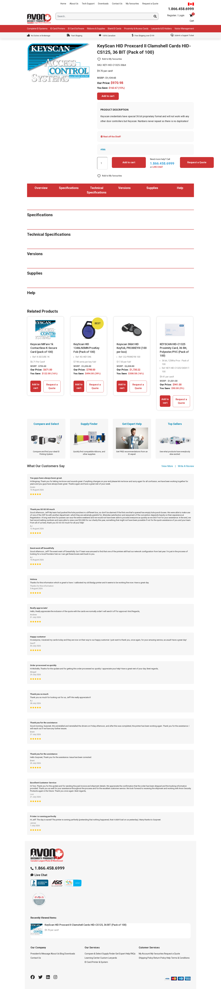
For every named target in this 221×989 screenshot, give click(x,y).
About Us (74, 3)
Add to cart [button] (35, 386)
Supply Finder (108, 953)
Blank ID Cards (114, 28)
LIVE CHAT (157, 167)
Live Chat (41, 875)
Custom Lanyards (108, 958)
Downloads (103, 3)
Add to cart (108, 96)
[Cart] (190, 15)
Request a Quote (150, 3)
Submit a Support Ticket (184, 35)
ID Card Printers (57, 28)
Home (63, 3)
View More (167, 466)
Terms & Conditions (180, 958)
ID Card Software (76, 28)
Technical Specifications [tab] (96, 190)
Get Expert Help (122, 953)
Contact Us (117, 3)
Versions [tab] (124, 188)
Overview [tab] (41, 188)
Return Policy (159, 958)
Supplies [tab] (152, 188)
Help (168, 958)
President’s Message (40, 953)
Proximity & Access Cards (136, 28)
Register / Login (175, 15)
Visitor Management (184, 28)
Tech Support (88, 3)
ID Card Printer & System (96, 962)
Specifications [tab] (69, 188)
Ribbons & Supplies (96, 28)
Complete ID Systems (37, 28)
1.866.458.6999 (50, 868)
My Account (144, 953)
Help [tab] (180, 188)
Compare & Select (93, 953)
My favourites (132, 3)
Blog (62, 953)
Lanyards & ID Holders (161, 28)
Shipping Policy (146, 958)
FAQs (132, 953)
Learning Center (92, 958)
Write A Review (186, 466)
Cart (192, 20)
